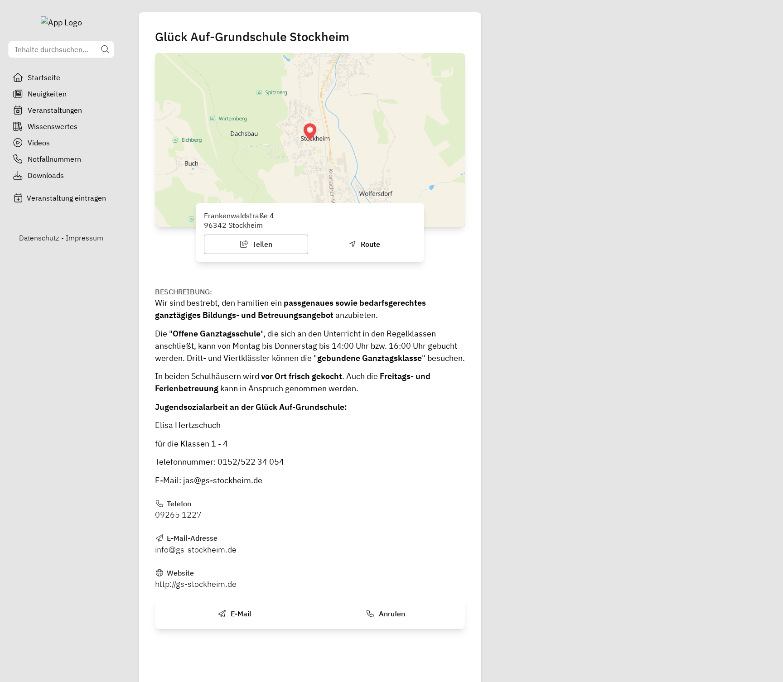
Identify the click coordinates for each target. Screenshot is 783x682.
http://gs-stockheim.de (196, 584)
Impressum (84, 237)
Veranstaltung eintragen (66, 197)
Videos (39, 142)
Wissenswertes (52, 126)
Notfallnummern (54, 158)
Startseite (44, 77)
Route (369, 244)
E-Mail (240, 613)
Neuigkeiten (47, 93)
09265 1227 (178, 514)
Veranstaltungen (55, 110)
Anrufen (391, 613)
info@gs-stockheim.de (196, 549)
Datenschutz (39, 237)
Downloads (46, 175)
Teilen (261, 244)
